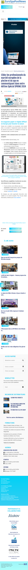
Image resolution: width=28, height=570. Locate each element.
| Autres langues (20, 93)
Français (21, 6)
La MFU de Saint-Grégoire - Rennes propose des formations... (13, 276)
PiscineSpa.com (4, 491)
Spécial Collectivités (5, 490)
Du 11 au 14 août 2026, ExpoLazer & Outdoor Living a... (12, 312)
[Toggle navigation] (3, 11)
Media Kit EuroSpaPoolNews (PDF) (7, 498)
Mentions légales (6, 566)
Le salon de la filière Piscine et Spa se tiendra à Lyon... (13, 294)
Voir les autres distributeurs (15, 417)
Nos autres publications (5, 481)
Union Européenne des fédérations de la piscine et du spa (14, 534)
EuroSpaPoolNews (4, 487)
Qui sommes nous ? (4, 483)
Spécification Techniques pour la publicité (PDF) (10, 499)
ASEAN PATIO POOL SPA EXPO (10, 450)
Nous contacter (4, 480)
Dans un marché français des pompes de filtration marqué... (11, 258)
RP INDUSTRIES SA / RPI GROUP (18, 410)
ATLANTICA (6, 459)
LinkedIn (15, 191)
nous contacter (17, 197)
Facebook (10, 191)
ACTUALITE (5, 254)
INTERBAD (6, 467)
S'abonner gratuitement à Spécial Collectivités (9, 497)
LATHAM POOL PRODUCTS (17, 397)
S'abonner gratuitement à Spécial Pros (8, 495)
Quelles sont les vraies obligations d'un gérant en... (13, 347)
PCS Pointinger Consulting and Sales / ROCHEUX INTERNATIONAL (18, 405)
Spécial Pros (3, 488)
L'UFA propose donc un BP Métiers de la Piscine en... (13, 329)
